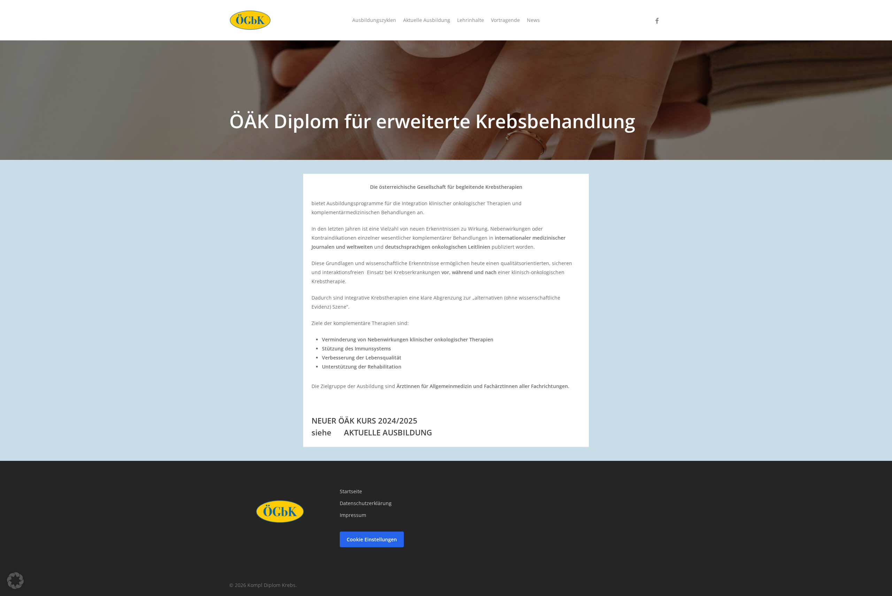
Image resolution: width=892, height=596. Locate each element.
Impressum (353, 515)
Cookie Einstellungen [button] (372, 539)
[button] (15, 580)
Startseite (351, 491)
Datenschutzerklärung (366, 503)
